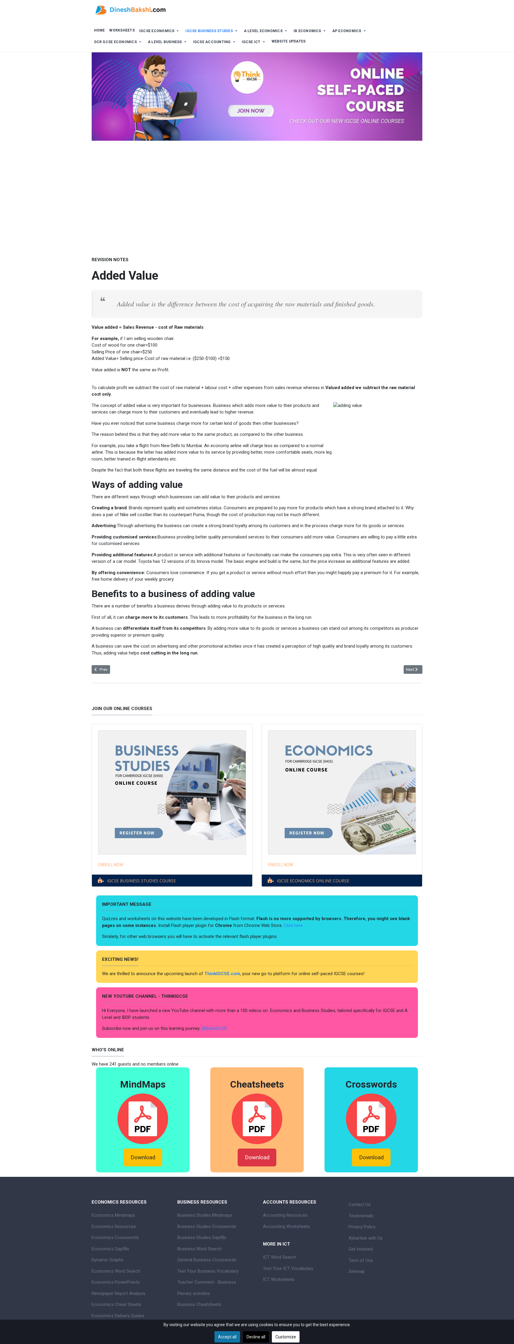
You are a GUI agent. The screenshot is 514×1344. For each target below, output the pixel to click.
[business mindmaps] (142, 1118)
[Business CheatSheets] (257, 1118)
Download (143, 1157)
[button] (160, 31)
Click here (294, 925)
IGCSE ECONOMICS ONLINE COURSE (313, 881)
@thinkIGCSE (214, 1028)
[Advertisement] (257, 194)
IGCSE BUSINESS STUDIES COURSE (141, 881)
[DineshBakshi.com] (257, 9)
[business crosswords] (371, 1118)
